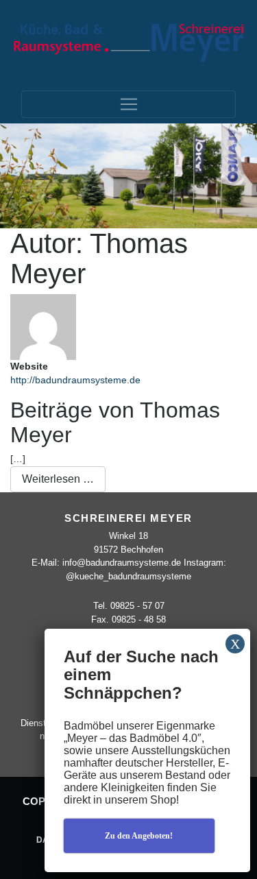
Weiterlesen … (64, 478)
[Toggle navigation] (128, 104)
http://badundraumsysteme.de (75, 380)
